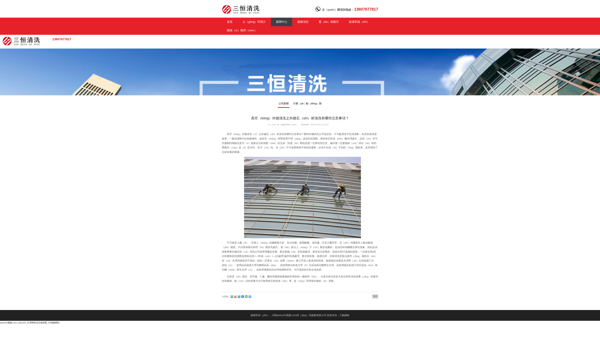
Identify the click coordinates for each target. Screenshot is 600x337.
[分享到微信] (246, 296)
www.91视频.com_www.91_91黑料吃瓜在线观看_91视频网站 (30, 322)
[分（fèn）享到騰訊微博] (239, 296)
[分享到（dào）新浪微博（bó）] (235, 296)
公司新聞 (284, 103)
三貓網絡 (344, 315)
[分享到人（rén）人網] (242, 296)
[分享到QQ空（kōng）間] (232, 296)
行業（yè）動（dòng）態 (307, 103)
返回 (375, 296)
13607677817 (61, 39)
